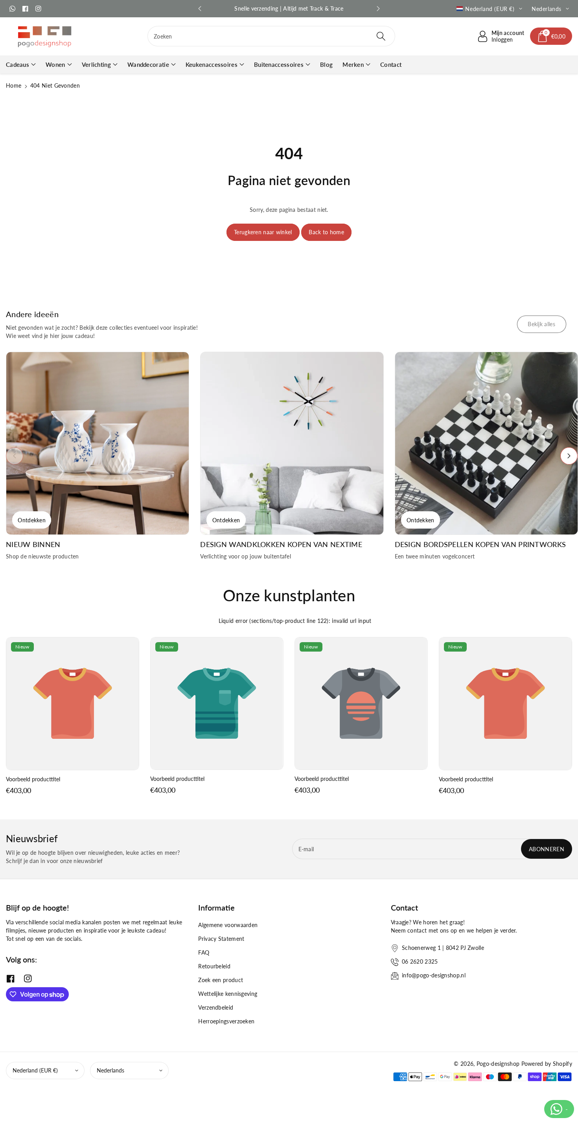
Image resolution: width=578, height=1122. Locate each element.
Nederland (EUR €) (35, 1070)
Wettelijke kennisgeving (227, 993)
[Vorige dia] (200, 8)
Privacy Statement (221, 938)
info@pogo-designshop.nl (434, 975)
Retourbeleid (214, 966)
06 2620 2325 (420, 961)
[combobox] (271, 36)
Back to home (326, 232)
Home (13, 85)
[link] (541, 324)
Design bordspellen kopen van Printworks (480, 544)
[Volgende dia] (378, 8)
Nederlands (110, 1070)
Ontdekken (32, 520)
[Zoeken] (381, 36)
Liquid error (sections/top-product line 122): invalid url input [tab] (295, 620)
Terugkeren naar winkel (263, 232)
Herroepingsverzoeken (226, 1021)
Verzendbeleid (215, 1007)
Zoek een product (220, 980)
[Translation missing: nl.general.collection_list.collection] (97, 443)
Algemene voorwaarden (228, 925)
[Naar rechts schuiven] (569, 456)
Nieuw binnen (33, 544)
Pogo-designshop (498, 1063)
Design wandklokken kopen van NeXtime (281, 544)
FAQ (203, 952)
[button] (551, 36)
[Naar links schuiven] (14, 456)
